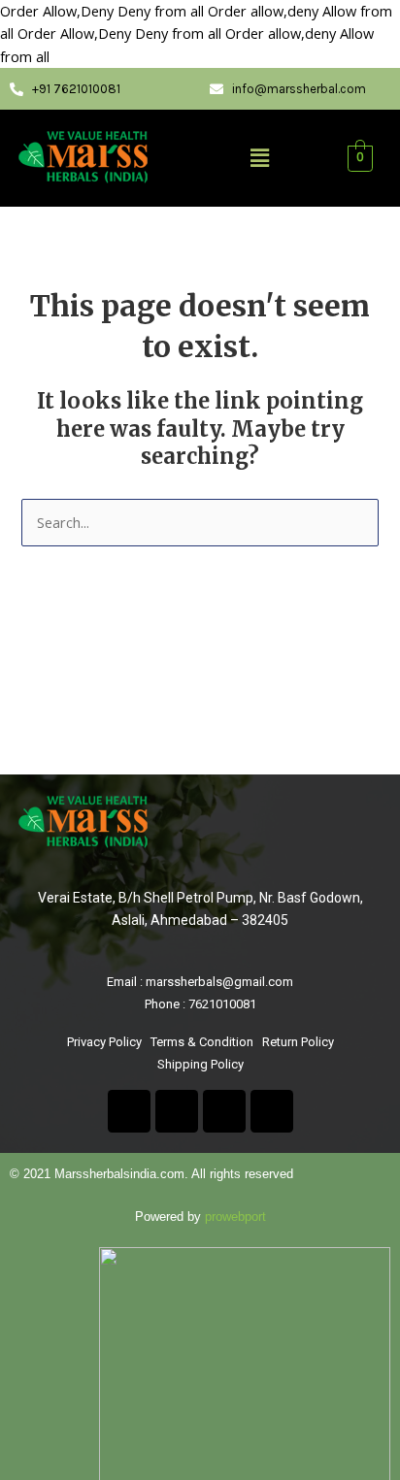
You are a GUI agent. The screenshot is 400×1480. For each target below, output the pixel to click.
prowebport (235, 1216)
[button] (260, 159)
